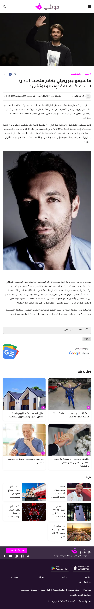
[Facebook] (10, 74)
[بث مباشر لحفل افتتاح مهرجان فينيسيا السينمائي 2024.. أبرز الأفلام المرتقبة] (34, 492)
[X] (15, 74)
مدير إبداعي (69, 330)
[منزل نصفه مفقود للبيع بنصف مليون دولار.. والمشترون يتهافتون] (24, 394)
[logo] (47, 6)
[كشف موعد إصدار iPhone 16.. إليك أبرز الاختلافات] (79, 512)
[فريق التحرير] (88, 96)
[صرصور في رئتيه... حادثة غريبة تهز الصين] (24, 440)
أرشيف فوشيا (76, 74)
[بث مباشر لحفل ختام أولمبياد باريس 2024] (34, 512)
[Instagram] (16, 556)
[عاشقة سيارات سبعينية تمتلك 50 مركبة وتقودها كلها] (69, 394)
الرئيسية (88, 74)
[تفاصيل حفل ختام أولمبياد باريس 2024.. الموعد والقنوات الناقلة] (79, 532)
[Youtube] (10, 556)
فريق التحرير (78, 96)
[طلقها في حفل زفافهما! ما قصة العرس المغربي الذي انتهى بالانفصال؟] (69, 440)
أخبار (80, 330)
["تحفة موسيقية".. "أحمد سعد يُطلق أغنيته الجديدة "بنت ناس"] (79, 492)
